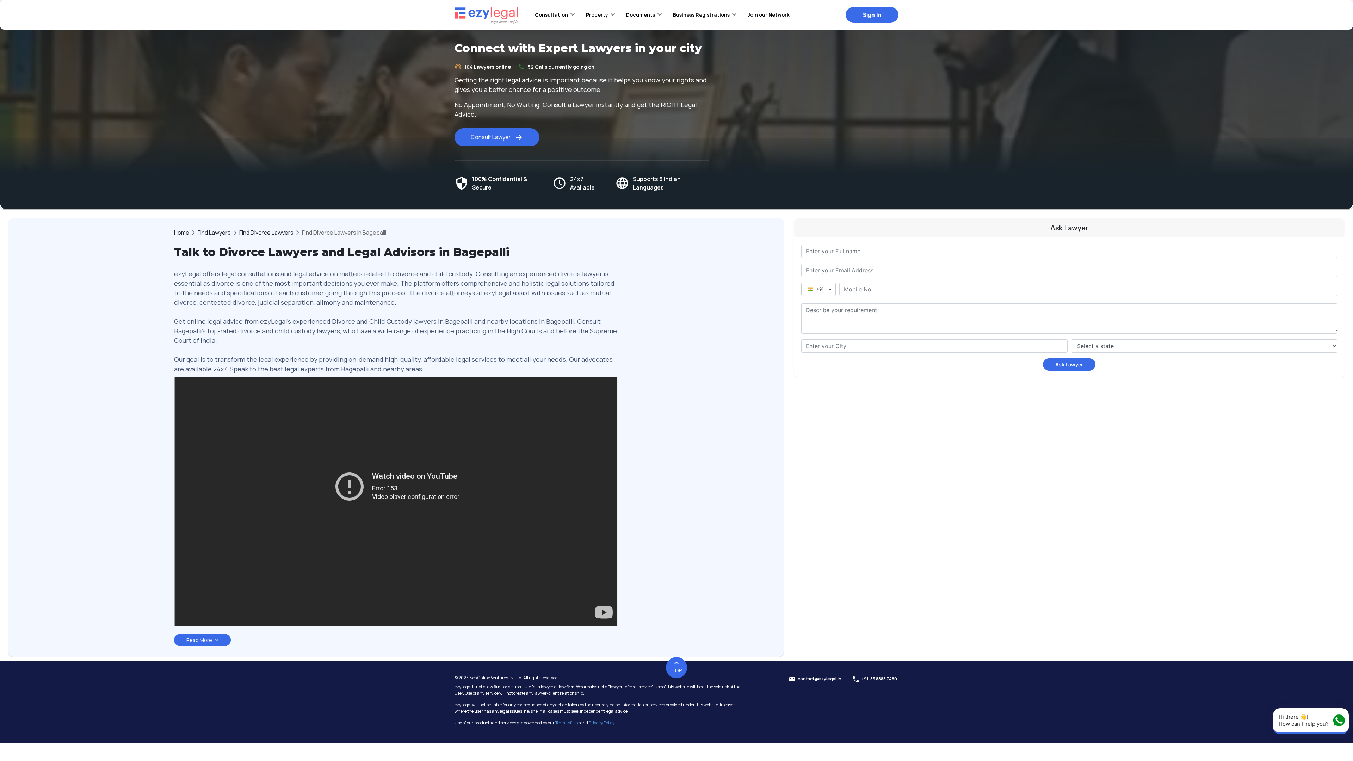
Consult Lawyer (491, 137)
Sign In (872, 14)
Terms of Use (567, 723)
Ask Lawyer (1069, 364)
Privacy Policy (601, 723)
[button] (554, 14)
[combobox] (934, 346)
